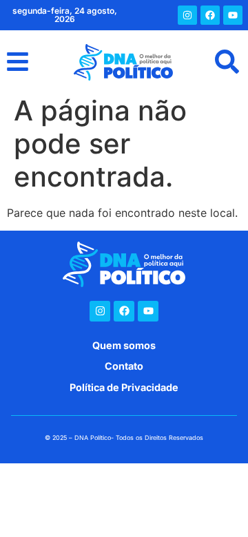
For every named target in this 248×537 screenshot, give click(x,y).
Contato (124, 366)
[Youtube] (232, 15)
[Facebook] (210, 15)
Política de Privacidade (124, 387)
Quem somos (124, 345)
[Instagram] (187, 15)
